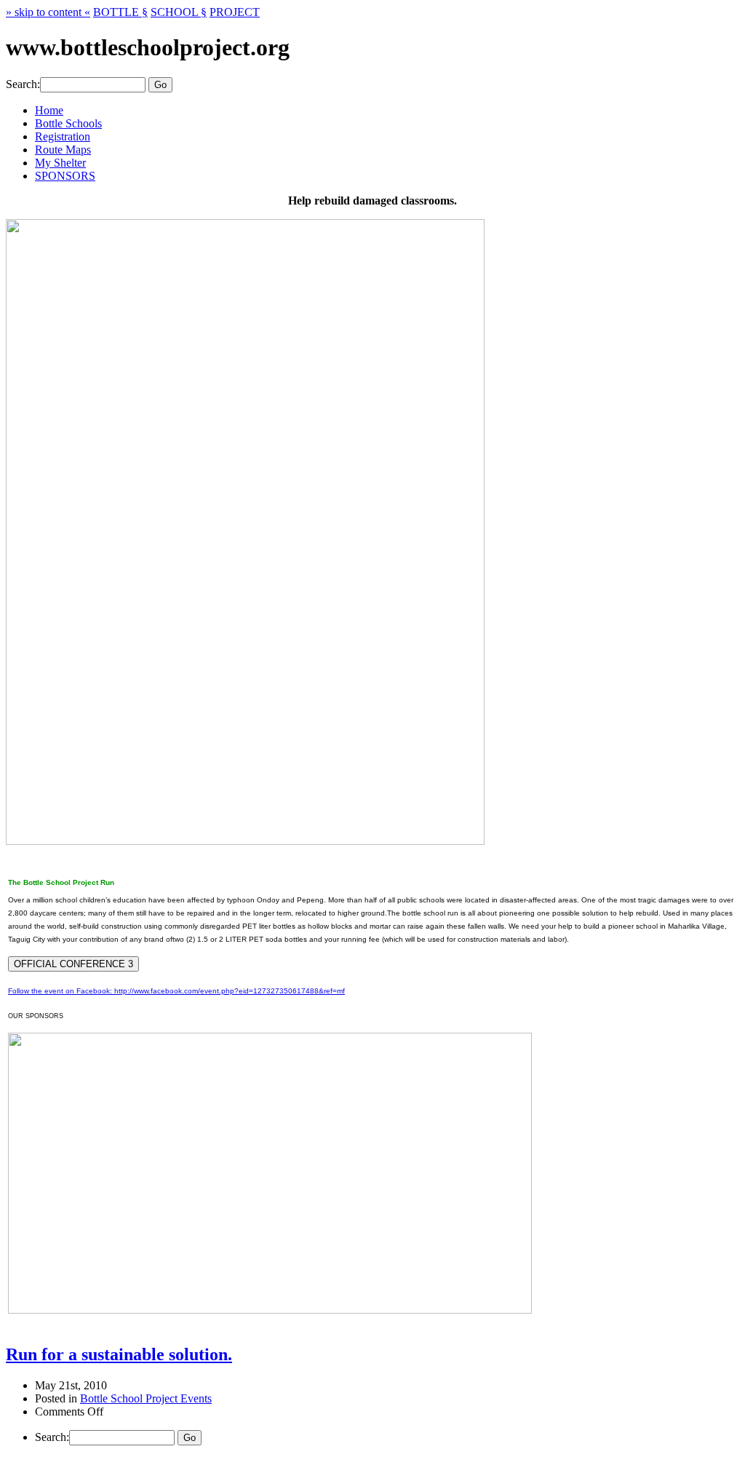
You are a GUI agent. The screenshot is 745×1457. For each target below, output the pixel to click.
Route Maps (63, 149)
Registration (62, 136)
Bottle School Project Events (146, 1398)
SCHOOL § (179, 12)
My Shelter (60, 162)
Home (49, 110)
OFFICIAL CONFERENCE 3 (73, 963)
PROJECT (235, 12)
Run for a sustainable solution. (119, 1354)
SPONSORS (65, 176)
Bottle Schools (68, 123)
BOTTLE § (120, 12)
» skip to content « (48, 12)
